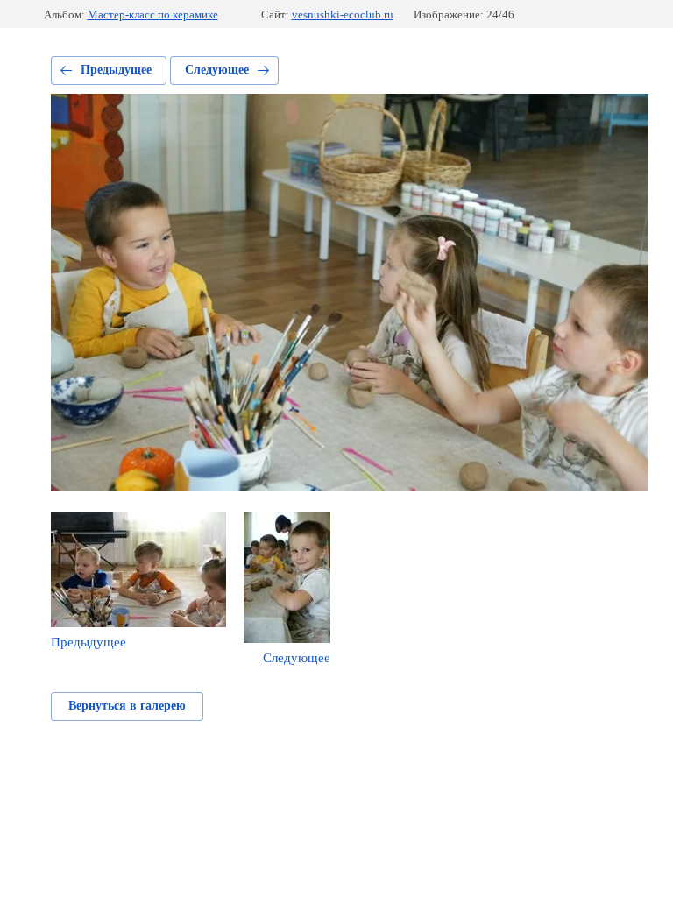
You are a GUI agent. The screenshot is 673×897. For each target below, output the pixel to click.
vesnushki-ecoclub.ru (342, 14)
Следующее (217, 69)
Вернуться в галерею (127, 705)
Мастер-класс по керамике (153, 14)
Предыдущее (116, 69)
